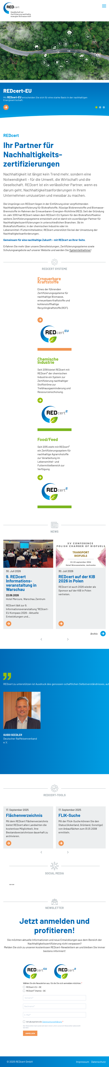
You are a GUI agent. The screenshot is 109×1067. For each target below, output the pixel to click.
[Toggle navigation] (104, 6)
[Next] (13, 884)
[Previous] (10, 884)
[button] (96, 107)
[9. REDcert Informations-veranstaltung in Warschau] (28, 554)
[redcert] (11, 8)
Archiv (94, 633)
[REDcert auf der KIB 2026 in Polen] (81, 554)
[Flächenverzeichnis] (8, 843)
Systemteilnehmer (80, 250)
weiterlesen (6, 107)
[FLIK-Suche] (61, 843)
